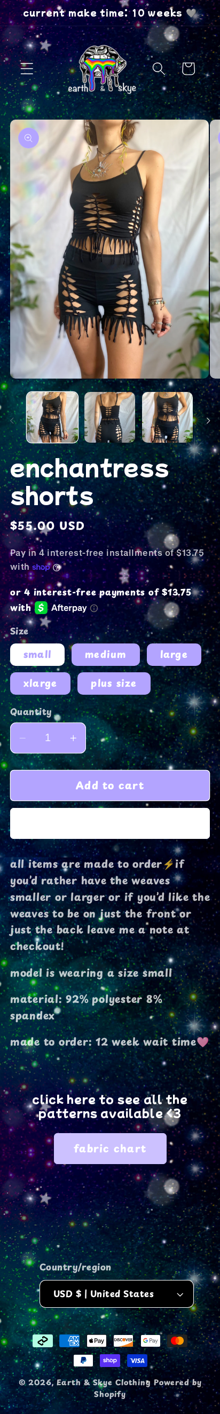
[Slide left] (11, 421)
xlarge (40, 683)
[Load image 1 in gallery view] (52, 417)
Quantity (31, 712)
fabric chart (110, 1148)
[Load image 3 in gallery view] (167, 417)
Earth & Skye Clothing (104, 1382)
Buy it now (110, 823)
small (37, 654)
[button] (27, 68)
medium (106, 654)
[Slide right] (208, 421)
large (174, 654)
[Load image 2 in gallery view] (109, 417)
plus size (114, 683)
